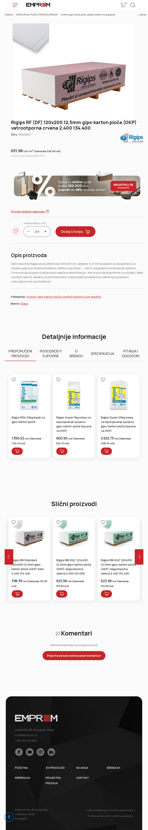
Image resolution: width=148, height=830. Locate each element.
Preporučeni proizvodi (20, 353)
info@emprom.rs (26, 735)
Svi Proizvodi (55, 768)
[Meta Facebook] (19, 752)
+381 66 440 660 (26, 741)
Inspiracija (22, 778)
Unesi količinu (35, 223)
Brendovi (113, 768)
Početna (9, 14)
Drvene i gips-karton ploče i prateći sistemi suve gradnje (88, 14)
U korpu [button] (72, 231)
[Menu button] (15, 5)
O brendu (76, 353)
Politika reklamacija (121, 810)
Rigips (24, 304)
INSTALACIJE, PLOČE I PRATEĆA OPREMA (36, 14)
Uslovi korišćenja (97, 810)
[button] (139, 557)
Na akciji (82, 768)
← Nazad (141, 14)
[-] (29, 231)
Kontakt (82, 778)
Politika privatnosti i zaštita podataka (110, 816)
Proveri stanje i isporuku (28, 212)
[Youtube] (30, 752)
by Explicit (21, 818)
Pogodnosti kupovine (51, 353)
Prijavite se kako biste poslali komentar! (74, 655)
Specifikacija (102, 353)
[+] (45, 231)
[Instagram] (40, 752)
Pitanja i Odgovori (130, 353)
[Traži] (133, 6)
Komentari (76, 633)
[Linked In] (51, 752)
